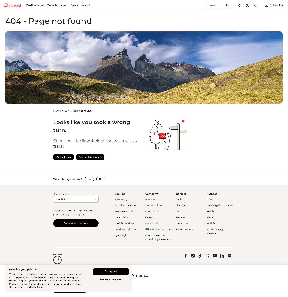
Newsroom (182, 223)
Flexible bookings (124, 223)
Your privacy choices (160, 229)
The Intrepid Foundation (220, 205)
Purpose (212, 193)
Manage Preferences (111, 279)
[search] (215, 5)
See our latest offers (90, 157)
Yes (89, 179)
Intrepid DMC (152, 211)
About (86, 5)
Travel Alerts (121, 217)
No (100, 179)
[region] (68, 278)
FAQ (178, 211)
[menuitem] (12, 5)
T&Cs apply (77, 214)
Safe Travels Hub (124, 211)
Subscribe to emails (76, 223)
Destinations (34, 5)
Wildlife (211, 223)
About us (150, 199)
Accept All (110, 271)
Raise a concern (184, 229)
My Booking (121, 199)
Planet (210, 217)
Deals (74, 5)
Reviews (180, 217)
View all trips (63, 157)
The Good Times (154, 205)
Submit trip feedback (126, 205)
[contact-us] (256, 5)
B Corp (210, 199)
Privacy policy (152, 223)
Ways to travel (56, 5)
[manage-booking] (248, 5)
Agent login (121, 235)
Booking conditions (125, 229)
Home (57, 110)
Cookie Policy (36, 287)
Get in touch (182, 199)
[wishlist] (240, 5)
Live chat (181, 205)
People (210, 211)
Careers (149, 217)
